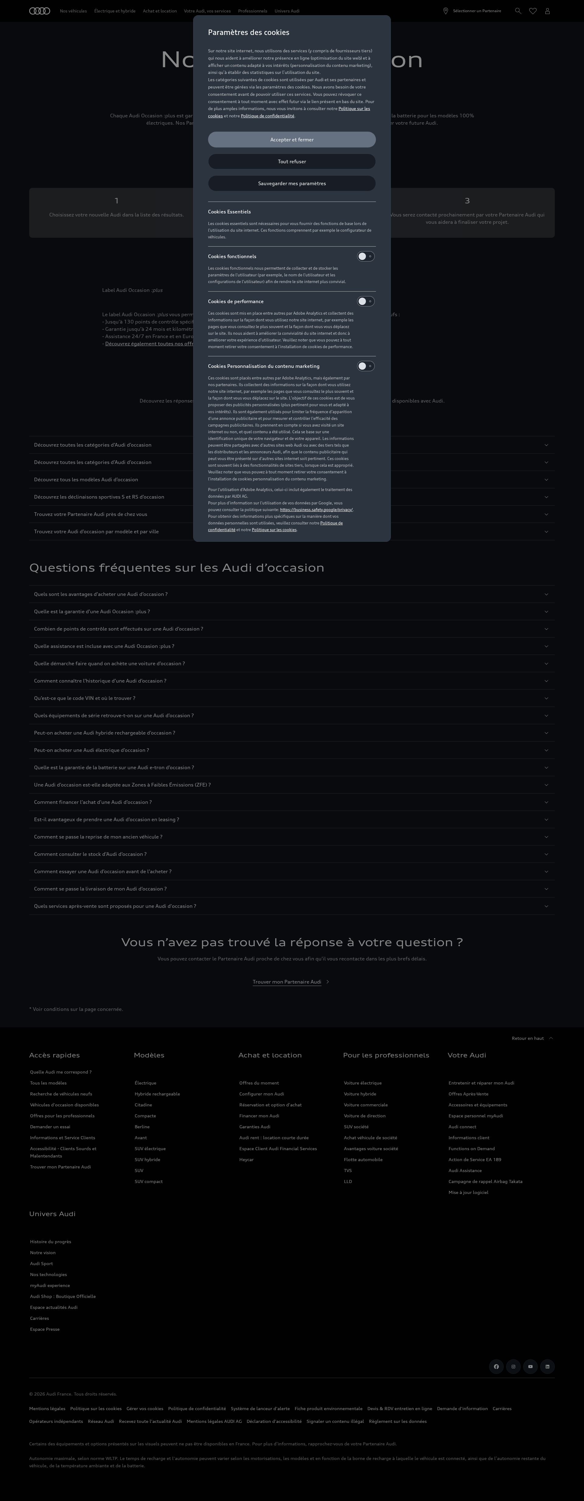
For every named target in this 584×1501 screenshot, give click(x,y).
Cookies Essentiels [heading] (229, 212)
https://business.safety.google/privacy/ (316, 509)
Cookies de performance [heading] (236, 301)
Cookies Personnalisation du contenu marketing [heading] (264, 366)
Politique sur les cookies (274, 529)
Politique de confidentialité (267, 115)
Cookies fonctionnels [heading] (232, 256)
